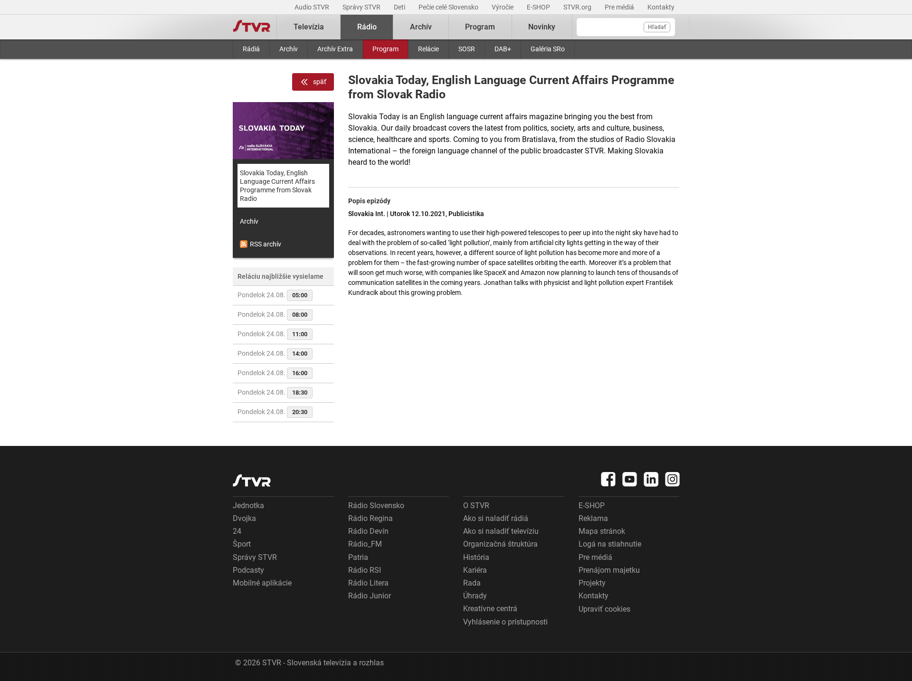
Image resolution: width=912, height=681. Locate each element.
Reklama (593, 518)
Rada (472, 582)
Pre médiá (620, 7)
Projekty (592, 582)
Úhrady (475, 595)
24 (237, 531)
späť (319, 81)
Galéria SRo (548, 49)
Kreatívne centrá (490, 608)
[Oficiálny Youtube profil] (629, 479)
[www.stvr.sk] (252, 480)
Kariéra (475, 570)
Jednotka (248, 505)
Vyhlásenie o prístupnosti (505, 621)
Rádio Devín (368, 531)
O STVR (476, 505)
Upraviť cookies (604, 609)
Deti (400, 7)
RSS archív (265, 244)
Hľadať (657, 27)
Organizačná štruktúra (500, 544)
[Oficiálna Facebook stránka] (608, 479)
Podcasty (248, 570)
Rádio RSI (364, 570)
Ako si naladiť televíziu (501, 531)
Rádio (367, 26)
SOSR (466, 49)
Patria (358, 557)
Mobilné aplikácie (262, 582)
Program (385, 49)
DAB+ (502, 49)
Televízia (309, 26)
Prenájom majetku (609, 570)
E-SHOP (539, 7)
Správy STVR (362, 7)
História (476, 557)
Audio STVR (312, 7)
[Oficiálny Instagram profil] (672, 479)
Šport (242, 544)
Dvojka (244, 518)
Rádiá (251, 49)
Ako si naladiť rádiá (495, 518)
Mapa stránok (602, 531)
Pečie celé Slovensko (449, 7)
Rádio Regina (370, 518)
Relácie (428, 49)
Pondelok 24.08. (272, 295)
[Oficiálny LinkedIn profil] (651, 479)
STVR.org (578, 7)
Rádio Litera (368, 582)
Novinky (541, 26)
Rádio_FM (365, 544)
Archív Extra (335, 49)
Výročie (503, 7)
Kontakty (660, 7)
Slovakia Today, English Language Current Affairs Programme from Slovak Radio (277, 185)
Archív (288, 49)
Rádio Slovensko (376, 505)
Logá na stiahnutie (610, 544)
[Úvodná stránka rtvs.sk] (252, 27)
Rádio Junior (369, 595)
